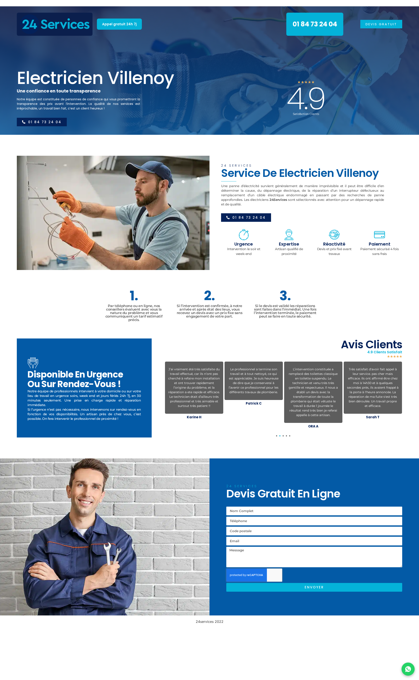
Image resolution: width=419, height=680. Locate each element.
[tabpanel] (194, 384)
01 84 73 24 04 (315, 24)
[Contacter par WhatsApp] (408, 669)
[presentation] (276, 435)
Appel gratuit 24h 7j (119, 24)
